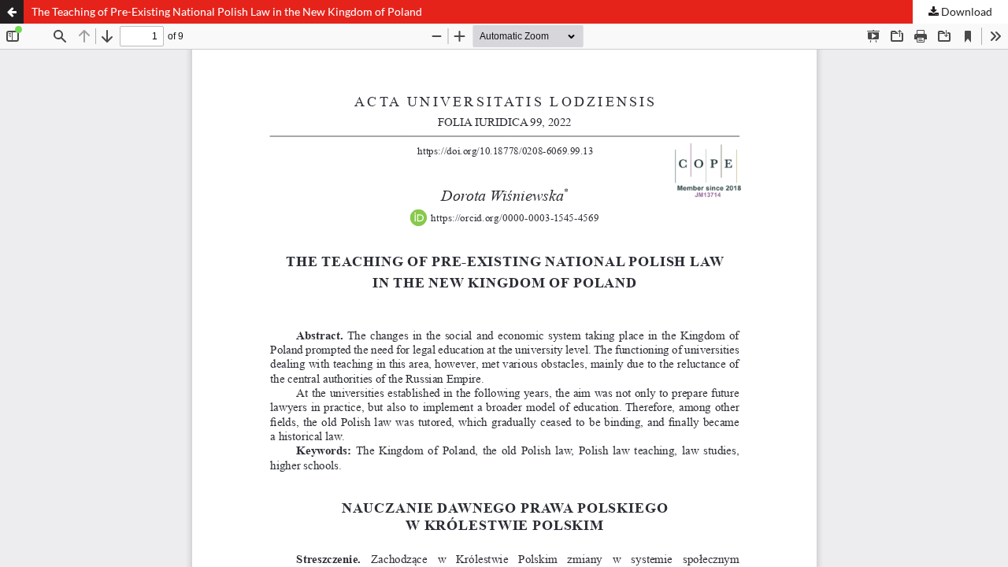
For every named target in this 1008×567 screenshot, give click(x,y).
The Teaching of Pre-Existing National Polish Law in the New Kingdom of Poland (227, 11)
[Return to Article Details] (12, 12)
